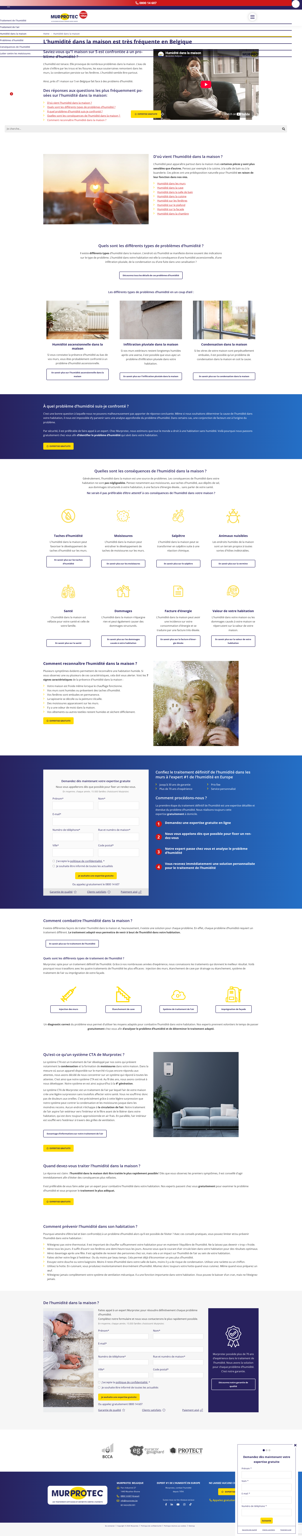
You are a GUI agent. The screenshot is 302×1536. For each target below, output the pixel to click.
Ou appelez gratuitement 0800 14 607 (120, 1404)
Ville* (56, 845)
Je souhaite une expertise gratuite (96, 875)
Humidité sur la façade (170, 209)
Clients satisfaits (96, 892)
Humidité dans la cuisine (171, 196)
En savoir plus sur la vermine (233, 563)
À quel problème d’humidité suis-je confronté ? (75, 111)
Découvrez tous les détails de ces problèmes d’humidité (151, 275)
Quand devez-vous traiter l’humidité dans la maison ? (78, 133)
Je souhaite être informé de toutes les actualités (84, 866)
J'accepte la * (80, 861)
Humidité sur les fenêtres (172, 200)
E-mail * (246, 1493)
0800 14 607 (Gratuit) (130, 1496)
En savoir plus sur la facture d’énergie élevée (178, 641)
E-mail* (57, 814)
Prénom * (247, 1468)
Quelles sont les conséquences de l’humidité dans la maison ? (84, 115)
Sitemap (192, 1526)
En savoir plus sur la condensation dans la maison (224, 376)
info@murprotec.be (129, 1500)
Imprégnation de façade (233, 1009)
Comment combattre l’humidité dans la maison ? (76, 124)
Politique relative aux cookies (175, 1526)
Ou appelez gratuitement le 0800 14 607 (95, 884)
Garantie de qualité (61, 892)
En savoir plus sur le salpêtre (178, 563)
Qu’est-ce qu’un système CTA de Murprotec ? (73, 128)
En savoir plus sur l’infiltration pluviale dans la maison (150, 376)
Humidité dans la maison (66, 33)
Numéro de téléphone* (66, 830)
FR (8, 4)
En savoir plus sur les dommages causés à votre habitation (123, 641)
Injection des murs (68, 1009)
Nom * (245, 1480)
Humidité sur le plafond (171, 205)
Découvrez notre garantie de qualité (233, 1384)
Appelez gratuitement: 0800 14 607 (235, 1500)
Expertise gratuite (60, 446)
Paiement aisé (129, 892)
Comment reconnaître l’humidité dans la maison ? (76, 120)
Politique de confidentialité (151, 1526)
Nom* (101, 798)
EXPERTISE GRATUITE (235, 1491)
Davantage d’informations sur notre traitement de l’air (75, 1133)
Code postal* (106, 845)
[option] (68, 1360)
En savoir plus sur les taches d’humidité (68, 561)
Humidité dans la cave (170, 187)
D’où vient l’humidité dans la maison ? (69, 103)
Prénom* (58, 798)
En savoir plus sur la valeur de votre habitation (233, 641)
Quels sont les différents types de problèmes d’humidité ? (81, 107)
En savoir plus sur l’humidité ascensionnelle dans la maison (77, 374)
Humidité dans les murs (171, 183)
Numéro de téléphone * (254, 1506)
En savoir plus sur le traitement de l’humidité (72, 943)
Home (46, 33)
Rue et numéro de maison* (114, 830)
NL (4, 4)
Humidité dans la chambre (173, 213)
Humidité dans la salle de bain (175, 192)
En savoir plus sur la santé (68, 643)
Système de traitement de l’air (178, 1009)
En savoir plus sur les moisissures (123, 563)
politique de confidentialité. (86, 861)
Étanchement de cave (123, 1009)
